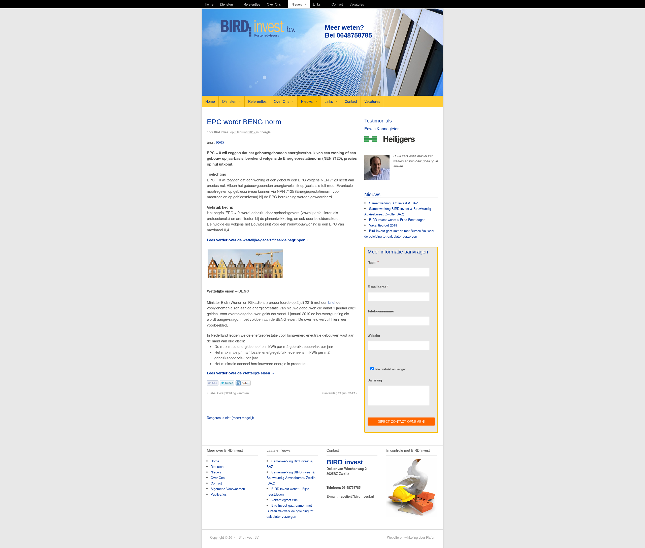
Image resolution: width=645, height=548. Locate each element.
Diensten (226, 4)
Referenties (252, 4)
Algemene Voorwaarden (228, 488)
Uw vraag (375, 380)
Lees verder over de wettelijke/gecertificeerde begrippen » (257, 240)
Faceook (212, 382)
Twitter (227, 382)
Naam (373, 262)
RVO (220, 142)
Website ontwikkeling (402, 537)
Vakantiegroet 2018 (383, 225)
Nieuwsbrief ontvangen (390, 369)
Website (374, 336)
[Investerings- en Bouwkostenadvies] (258, 35)
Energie (265, 132)
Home (209, 4)
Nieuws (297, 4)
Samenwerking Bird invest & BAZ (393, 203)
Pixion (430, 537)
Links (317, 4)
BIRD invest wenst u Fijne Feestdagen (397, 219)
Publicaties (219, 494)
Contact (337, 4)
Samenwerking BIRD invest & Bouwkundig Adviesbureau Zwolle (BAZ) (291, 478)
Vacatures (356, 4)
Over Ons (274, 4)
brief (331, 302)
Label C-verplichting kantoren (228, 393)
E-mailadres (378, 287)
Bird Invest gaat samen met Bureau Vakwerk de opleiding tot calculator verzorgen (290, 511)
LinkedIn (243, 382)
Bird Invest (222, 132)
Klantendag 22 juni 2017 (338, 393)
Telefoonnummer (381, 311)
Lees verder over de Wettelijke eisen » (240, 373)
